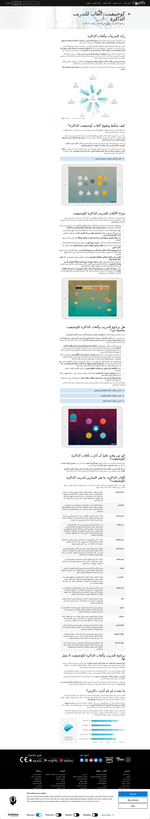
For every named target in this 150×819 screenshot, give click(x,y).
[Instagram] (86, 760)
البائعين (128, 776)
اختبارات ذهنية (126, 783)
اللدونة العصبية (37, 783)
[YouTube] (91, 760)
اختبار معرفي (127, 3)
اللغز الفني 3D (83, 783)
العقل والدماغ (37, 774)
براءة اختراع (126, 774)
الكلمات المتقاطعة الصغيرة (98, 776)
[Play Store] (51, 760)
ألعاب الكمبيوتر (60, 776)
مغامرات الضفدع (82, 785)
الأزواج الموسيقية (82, 779)
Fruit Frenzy (102, 779)
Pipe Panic (102, 781)
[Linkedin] (81, 760)
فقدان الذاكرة (37, 788)
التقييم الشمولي (60, 783)
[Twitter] (96, 760)
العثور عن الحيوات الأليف (80, 776)
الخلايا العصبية (37, 781)
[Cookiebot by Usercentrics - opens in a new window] (13, 815)
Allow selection (133, 800)
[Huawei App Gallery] (66, 760)
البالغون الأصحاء (60, 779)
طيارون (63, 781)
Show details (106, 815)
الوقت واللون (83, 781)
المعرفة (39, 785)
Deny (133, 806)
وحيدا (104, 785)
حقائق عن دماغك (36, 776)
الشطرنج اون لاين (101, 774)
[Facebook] (100, 760)
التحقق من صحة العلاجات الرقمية (55, 774)
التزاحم (85, 774)
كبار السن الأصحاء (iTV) (58, 785)
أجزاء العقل (37, 779)
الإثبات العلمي (107, 3)
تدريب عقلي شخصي (124, 788)
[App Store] (35, 760)
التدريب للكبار (61, 788)
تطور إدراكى (126, 779)
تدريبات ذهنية (126, 781)
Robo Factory (102, 788)
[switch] (59, 815)
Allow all (133, 794)
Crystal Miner (102, 783)
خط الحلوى (83, 788)
